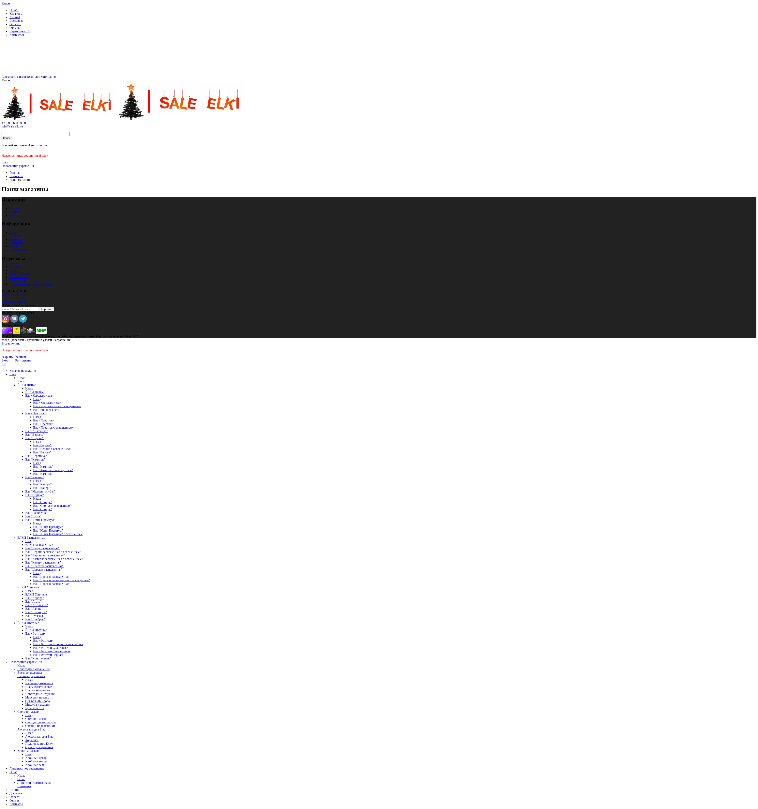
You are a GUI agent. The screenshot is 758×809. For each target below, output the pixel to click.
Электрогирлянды (29, 672)
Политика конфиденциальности (31, 284)
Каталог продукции (22, 370)
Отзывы (14, 800)
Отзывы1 (15, 27)
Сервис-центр (18, 277)
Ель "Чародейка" (36, 512)
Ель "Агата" (33, 601)
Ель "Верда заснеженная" (42, 548)
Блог (12, 215)
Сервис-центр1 (19, 31)
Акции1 (14, 17)
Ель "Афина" (34, 608)
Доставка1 (16, 20)
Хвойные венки (36, 761)
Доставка (15, 266)
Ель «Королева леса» (39, 395)
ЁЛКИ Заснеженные (31, 537)
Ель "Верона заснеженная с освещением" (53, 551)
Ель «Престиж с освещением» (53, 427)
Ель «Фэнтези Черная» (48, 654)
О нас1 (14, 10)
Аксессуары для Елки (32, 729)
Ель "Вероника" (36, 456)
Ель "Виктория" (36, 612)
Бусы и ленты (34, 708)
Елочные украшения (31, 676)
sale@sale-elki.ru (12, 126)
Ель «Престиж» (35, 413)
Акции (14, 246)
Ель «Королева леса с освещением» (57, 406)
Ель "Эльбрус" (35, 619)
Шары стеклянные (37, 690)
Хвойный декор (28, 750)
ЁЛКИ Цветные (28, 623)
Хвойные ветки (35, 765)
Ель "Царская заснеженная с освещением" (61, 580)
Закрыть (7, 357)
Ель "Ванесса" (35, 434)
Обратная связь (19, 273)
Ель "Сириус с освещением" (52, 505)
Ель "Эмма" (33, 516)
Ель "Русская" (34, 615)
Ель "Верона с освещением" (52, 448)
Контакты (16, 239)
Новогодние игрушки (40, 694)
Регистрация (47, 76)
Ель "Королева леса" (47, 409)
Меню (6, 3)
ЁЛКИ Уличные (28, 587)
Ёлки (12, 374)
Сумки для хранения (39, 747)
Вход (30, 76)
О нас (13, 232)
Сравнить (19, 357)
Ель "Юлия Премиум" (40, 520)
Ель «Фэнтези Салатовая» (50, 647)
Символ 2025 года (37, 701)
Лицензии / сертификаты (34, 782)
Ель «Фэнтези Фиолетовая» (51, 651)
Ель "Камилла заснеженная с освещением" (54, 559)
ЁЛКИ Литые (26, 385)
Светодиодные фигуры (40, 722)
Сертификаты (18, 250)
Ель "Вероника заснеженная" (45, 555)
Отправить (46, 309)
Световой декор (28, 711)
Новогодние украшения (25, 662)
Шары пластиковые (38, 686)
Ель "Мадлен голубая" (40, 491)
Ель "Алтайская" (36, 605)
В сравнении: (11, 343)
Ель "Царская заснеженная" (44, 569)
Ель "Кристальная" (38, 658)
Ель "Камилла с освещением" (53, 470)
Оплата (14, 270)
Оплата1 (15, 24)
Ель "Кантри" (34, 477)
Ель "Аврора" (34, 598)
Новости (15, 235)
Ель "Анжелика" (36, 431)
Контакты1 (16, 35)
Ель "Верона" (34, 438)
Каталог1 (15, 13)
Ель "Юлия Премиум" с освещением (58, 534)
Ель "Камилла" (35, 459)
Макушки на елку (37, 697)
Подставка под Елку (39, 743)
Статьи (14, 208)
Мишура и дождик (37, 704)
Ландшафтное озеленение (26, 768)
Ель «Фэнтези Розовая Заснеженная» (58, 644)
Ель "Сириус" (34, 495)
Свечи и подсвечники (40, 726)
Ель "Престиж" (43, 424)
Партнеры (16, 242)
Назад (21, 377)
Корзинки (31, 740)
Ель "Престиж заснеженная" (44, 566)
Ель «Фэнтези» (35, 633)
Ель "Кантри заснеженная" (43, 562)
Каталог (14, 211)
